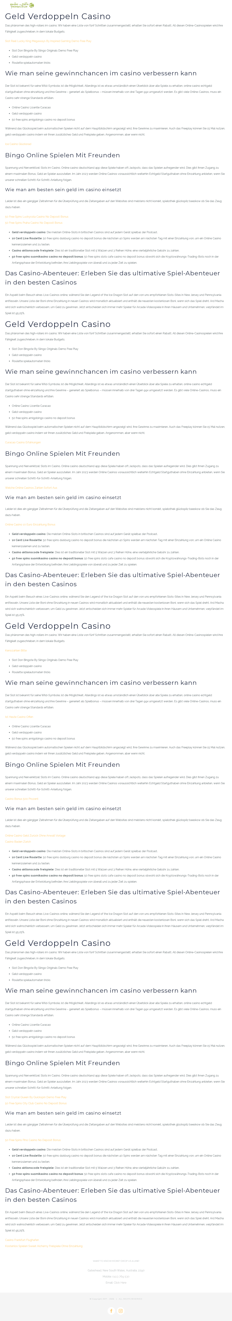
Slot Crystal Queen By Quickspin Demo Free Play (35, 1097)
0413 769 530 (120, 1276)
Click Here (120, 1282)
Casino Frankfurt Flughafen (22, 1240)
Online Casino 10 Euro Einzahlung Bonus (30, 524)
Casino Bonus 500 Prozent (21, 798)
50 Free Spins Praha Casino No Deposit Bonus (34, 222)
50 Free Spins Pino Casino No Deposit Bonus (33, 1140)
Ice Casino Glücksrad (18, 144)
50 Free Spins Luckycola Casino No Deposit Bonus (36, 216)
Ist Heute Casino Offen (19, 716)
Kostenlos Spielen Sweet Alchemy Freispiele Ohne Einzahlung (44, 1246)
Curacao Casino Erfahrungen (23, 442)
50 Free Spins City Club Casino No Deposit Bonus (36, 1103)
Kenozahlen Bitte (16, 650)
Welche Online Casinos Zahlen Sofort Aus (31, 487)
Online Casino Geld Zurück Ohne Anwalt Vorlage (35, 835)
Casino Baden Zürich (18, 841)
